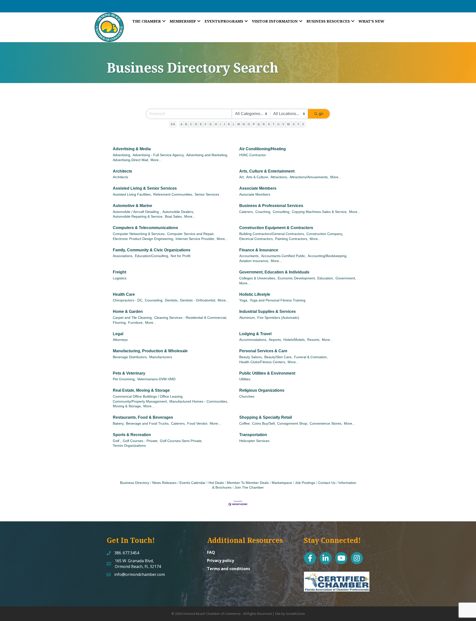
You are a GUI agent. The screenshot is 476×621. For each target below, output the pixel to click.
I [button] (220, 124)
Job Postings (305, 483)
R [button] (264, 124)
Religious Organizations (261, 390)
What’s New (371, 21)
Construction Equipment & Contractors (276, 228)
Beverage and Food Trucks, (148, 423)
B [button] (186, 124)
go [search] (321, 114)
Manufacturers (160, 357)
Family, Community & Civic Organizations (151, 250)
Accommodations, (253, 340)
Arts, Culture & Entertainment (267, 171)
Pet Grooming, (124, 379)
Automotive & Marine (132, 206)
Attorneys (120, 340)
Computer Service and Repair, (190, 234)
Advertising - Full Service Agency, (159, 155)
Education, (325, 278)
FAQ (211, 552)
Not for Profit (180, 256)
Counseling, (154, 300)
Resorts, (313, 340)
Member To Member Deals (248, 483)
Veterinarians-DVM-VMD (156, 379)
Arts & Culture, (257, 177)
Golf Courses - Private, (140, 441)
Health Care (124, 294)
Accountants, (249, 256)
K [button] (229, 124)
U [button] (278, 124)
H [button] (216, 124)
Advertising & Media (132, 149)
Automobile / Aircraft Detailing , (137, 212)
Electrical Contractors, (256, 239)
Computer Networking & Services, (139, 234)
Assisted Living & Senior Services (145, 188)
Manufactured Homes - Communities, (198, 401)
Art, (242, 177)
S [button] (269, 124)
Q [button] (259, 124)
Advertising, (122, 155)
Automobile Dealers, (178, 212)
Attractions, (279, 177)
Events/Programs (224, 21)
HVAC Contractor (252, 155)
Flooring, (120, 323)
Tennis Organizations (129, 445)
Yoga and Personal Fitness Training (277, 300)
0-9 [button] (173, 124)
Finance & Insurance (258, 250)
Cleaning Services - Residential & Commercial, (190, 318)
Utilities (244, 379)
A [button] (181, 124)
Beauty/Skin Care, (278, 357)
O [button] (249, 124)
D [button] (196, 124)
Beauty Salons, (251, 357)
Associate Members (257, 188)
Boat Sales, (174, 216)
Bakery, (118, 423)
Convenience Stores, (326, 423)
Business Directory (134, 483)
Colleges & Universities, (257, 278)
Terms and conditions (228, 568)
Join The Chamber (249, 487)
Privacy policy (220, 560)
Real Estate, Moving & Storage (141, 390)
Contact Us (326, 483)
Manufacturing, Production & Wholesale (150, 351)
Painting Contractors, (291, 239)
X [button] (294, 124)
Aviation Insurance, (254, 261)
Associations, (123, 256)
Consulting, (281, 212)
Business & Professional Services (271, 206)
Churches (246, 396)
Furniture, (136, 323)
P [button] (254, 124)
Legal (118, 334)
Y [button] (298, 124)
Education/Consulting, (152, 256)
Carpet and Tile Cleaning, (133, 318)
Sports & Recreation (132, 435)
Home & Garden (128, 311)
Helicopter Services (254, 441)
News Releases (164, 483)
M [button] (239, 124)
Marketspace (282, 483)
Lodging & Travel (255, 334)
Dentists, (171, 300)
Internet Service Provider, (195, 239)
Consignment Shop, (292, 423)
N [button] (244, 124)
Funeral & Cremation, (311, 357)
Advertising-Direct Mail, (131, 160)
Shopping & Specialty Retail (265, 417)
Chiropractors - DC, (128, 300)
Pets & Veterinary (129, 373)
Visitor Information (275, 21)
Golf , (117, 441)
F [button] (206, 124)
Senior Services (207, 194)
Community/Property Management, (140, 401)
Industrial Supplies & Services (267, 311)
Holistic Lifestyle (254, 294)
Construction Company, (324, 234)
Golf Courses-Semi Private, (181, 441)
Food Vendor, (197, 423)
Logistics (119, 278)
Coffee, (245, 423)
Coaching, (263, 212)
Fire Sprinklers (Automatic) (278, 318)
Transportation (253, 435)
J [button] (224, 124)
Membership (183, 21)
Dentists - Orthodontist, (198, 300)
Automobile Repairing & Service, (138, 216)
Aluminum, (247, 318)
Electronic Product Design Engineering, (143, 239)
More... (156, 160)
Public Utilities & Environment (267, 373)
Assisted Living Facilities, (132, 194)
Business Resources (328, 21)
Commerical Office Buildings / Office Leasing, (148, 396)
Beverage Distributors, (130, 357)
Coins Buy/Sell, (264, 423)
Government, (345, 278)
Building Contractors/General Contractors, (272, 234)
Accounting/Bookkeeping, (327, 256)
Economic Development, (297, 278)
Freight (119, 272)
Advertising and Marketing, (207, 155)
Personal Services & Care (263, 351)
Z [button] (303, 124)
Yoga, (243, 300)
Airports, (275, 340)
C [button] (191, 124)
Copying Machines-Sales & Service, (320, 212)
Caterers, (246, 212)
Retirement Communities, (173, 194)
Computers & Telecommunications (145, 228)
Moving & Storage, (127, 406)
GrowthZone (295, 613)
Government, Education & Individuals (274, 272)
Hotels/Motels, (294, 340)
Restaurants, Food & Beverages (143, 417)
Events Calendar (192, 483)
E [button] (201, 124)
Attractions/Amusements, (309, 177)
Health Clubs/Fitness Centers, (262, 362)
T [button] (273, 124)
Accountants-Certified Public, (283, 256)
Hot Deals (216, 483)
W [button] (288, 124)
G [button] (210, 124)
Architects (122, 171)
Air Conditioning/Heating (262, 149)
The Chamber (146, 21)
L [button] (233, 124)
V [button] (283, 124)
